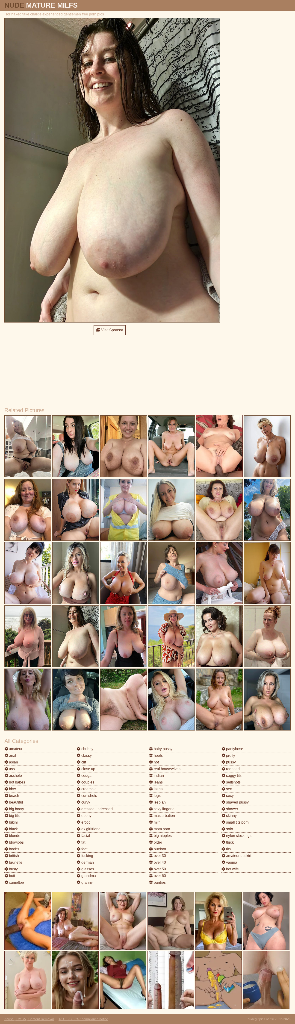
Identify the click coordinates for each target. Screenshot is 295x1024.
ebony (85, 816)
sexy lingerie (163, 809)
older (157, 842)
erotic (85, 822)
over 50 (159, 869)
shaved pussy (237, 802)
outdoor (159, 849)
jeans (158, 782)
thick (229, 842)
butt (11, 876)
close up (87, 769)
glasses (87, 869)
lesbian (159, 802)
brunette (15, 862)
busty (13, 869)
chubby (86, 749)
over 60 (159, 876)
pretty (230, 755)
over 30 (159, 856)
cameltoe (16, 882)
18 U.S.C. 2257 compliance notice (83, 1019)
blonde (14, 836)
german (87, 862)
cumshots (88, 796)
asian (13, 762)
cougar (86, 776)
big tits (14, 816)
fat (82, 842)
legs (157, 796)
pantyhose (234, 749)
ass (11, 769)
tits (228, 849)
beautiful (15, 802)
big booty (16, 809)
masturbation (164, 816)
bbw (12, 789)
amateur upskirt (238, 856)
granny (86, 882)
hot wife (232, 869)
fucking (86, 856)
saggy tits (233, 776)
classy (86, 755)
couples (87, 782)
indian (158, 776)
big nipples (162, 836)
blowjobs (16, 842)
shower (231, 809)
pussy (230, 762)
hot (156, 762)
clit (83, 762)
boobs (13, 849)
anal (12, 755)
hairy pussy (162, 749)
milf (156, 822)
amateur (15, 749)
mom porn (161, 829)
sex (228, 789)
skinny (231, 816)
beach (13, 796)
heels (158, 755)
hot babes (16, 782)
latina (158, 789)
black (13, 829)
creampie (88, 789)
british (13, 856)
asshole (15, 776)
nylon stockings (238, 836)
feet (83, 849)
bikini (13, 822)
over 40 (159, 862)
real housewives (166, 769)
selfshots (233, 782)
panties (159, 882)
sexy (229, 796)
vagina (231, 862)
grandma (88, 876)
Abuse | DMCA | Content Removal (29, 1019)
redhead (232, 769)
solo (229, 829)
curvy (85, 802)
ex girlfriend (90, 829)
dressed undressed (96, 809)
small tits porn (237, 822)
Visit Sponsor (111, 330)
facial (85, 836)
